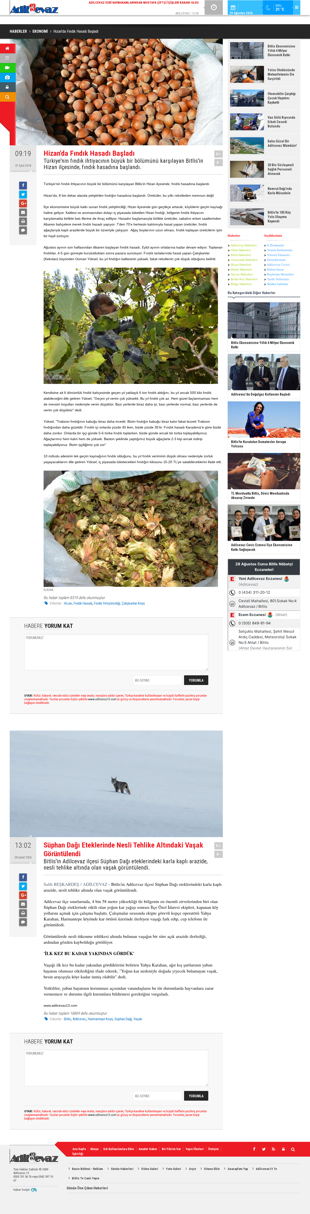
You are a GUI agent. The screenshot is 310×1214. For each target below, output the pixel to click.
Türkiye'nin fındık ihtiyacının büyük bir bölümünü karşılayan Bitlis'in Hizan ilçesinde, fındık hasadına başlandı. (123, 164)
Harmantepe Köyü (100, 1019)
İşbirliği (77, 1154)
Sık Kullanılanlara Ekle (118, 1149)
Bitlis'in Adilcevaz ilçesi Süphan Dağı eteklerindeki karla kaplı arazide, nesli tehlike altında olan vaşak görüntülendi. (126, 864)
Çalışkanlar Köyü (133, 603)
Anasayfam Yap (238, 1169)
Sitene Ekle (212, 1169)
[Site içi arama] (293, 1149)
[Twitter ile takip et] (264, 1149)
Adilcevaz (79, 1019)
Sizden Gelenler (277, 284)
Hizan (68, 603)
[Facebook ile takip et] (254, 1149)
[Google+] (23, 203)
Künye (94, 1149)
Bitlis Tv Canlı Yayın (85, 1178)
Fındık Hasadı (83, 603)
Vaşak (137, 1019)
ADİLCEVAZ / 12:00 (148, 7)
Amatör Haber (148, 1149)
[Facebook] (23, 185)
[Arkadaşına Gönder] (23, 212)
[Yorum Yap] (23, 230)
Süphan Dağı (123, 1019)
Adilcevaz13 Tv (266, 1169)
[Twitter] (23, 194)
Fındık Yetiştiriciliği (107, 603)
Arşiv (192, 1169)
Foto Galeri (173, 1169)
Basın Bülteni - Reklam (87, 1169)
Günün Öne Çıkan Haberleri (87, 1188)
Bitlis (67, 1019)
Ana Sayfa (79, 1149)
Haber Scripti (21, 1189)
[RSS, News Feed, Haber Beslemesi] (273, 1149)
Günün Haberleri (122, 1169)
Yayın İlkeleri (195, 1149)
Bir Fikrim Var (171, 1149)
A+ (218, 154)
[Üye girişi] (283, 1149)
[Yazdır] (23, 221)
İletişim (213, 1149)
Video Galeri (149, 1169)
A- (219, 162)
